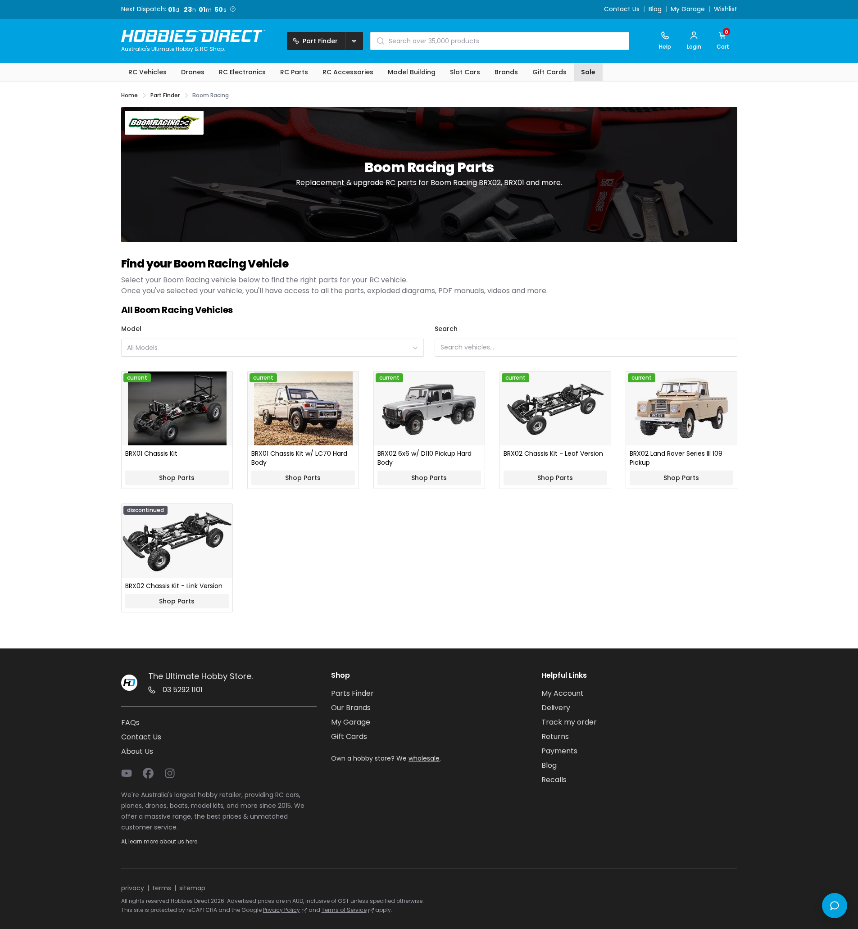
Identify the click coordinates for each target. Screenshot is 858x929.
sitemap (192, 888)
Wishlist (725, 9)
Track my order (569, 722)
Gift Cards (349, 736)
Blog (655, 9)
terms (161, 888)
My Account (562, 693)
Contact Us (622, 9)
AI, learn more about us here (159, 841)
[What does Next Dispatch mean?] (232, 9)
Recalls (554, 780)
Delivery (555, 707)
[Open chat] (834, 905)
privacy (132, 888)
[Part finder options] (354, 41)
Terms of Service (344, 910)
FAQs (130, 722)
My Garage (688, 9)
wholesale (424, 758)
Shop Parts (177, 477)
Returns (555, 736)
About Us (137, 751)
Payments (559, 751)
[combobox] (272, 348)
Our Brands (351, 707)
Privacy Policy (281, 910)
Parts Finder (352, 693)
